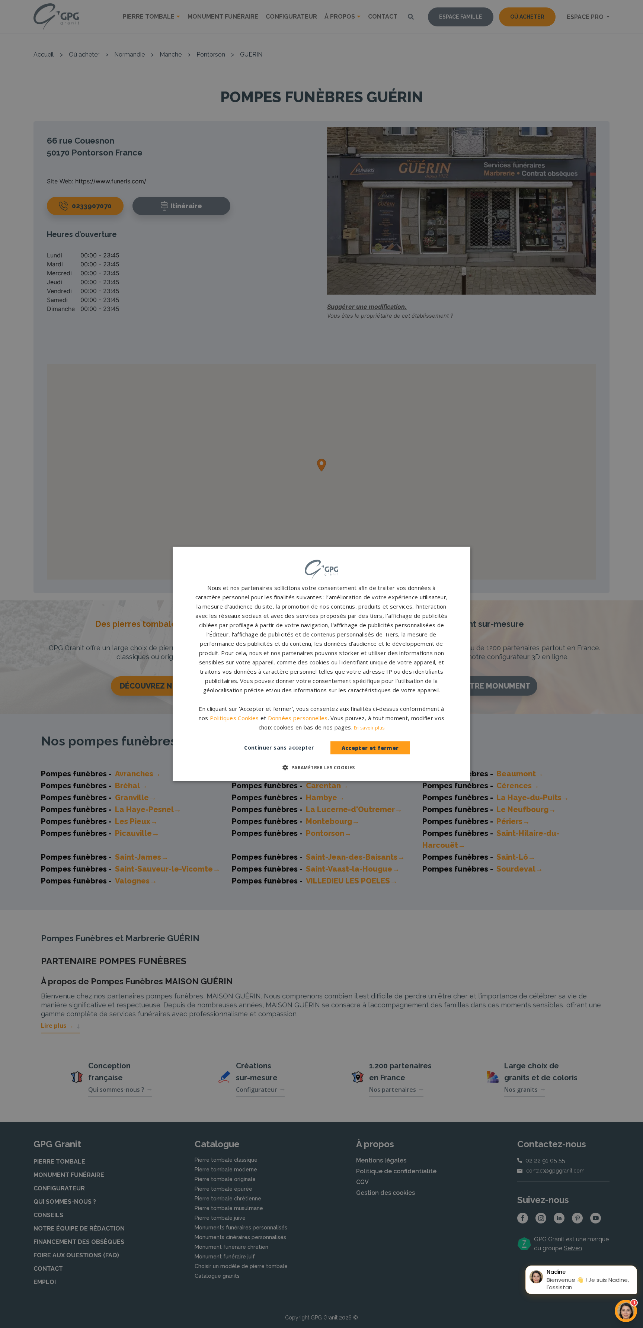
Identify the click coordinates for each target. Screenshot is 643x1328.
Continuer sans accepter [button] (279, 747)
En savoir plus (369, 728)
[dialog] (321, 664)
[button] (321, 767)
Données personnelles (298, 718)
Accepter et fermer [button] (370, 747)
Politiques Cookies (234, 718)
